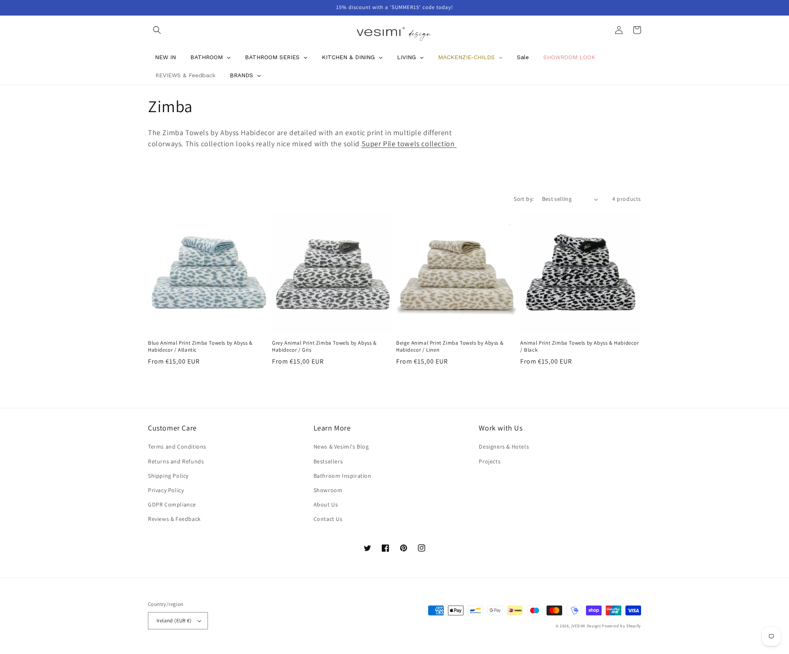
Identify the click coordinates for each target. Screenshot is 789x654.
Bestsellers (328, 461)
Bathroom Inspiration (342, 475)
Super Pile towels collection (408, 143)
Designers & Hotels (504, 446)
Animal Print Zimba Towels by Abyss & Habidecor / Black (579, 346)
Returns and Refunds (176, 461)
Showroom (328, 490)
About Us (326, 504)
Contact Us (328, 519)
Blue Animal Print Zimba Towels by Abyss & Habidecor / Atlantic (200, 346)
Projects (490, 461)
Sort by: (523, 199)
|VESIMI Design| (586, 626)
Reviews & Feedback (174, 519)
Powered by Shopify (621, 626)
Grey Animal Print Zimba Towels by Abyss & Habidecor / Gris (324, 346)
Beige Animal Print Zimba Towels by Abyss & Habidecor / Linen (449, 346)
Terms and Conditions (177, 446)
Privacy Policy (166, 490)
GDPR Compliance (172, 504)
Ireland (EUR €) (174, 620)
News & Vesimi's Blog (341, 446)
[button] (157, 30)
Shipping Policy (168, 475)
